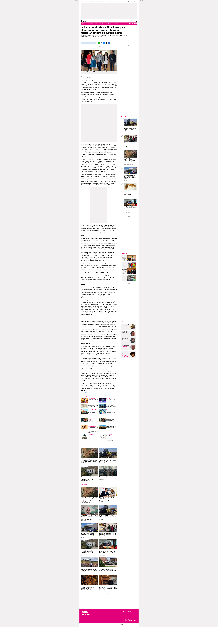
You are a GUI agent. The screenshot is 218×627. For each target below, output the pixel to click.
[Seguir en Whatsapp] (134, 620)
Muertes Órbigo (133, 1)
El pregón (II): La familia (125, 339)
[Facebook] (101, 43)
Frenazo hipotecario (121, 1)
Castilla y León (115, 23)
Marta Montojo (83, 520)
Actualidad (83, 23)
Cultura (91, 23)
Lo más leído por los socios (86, 446)
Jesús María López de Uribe (85, 464)
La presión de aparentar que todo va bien (125, 353)
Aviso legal (113, 624)
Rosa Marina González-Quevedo (125, 356)
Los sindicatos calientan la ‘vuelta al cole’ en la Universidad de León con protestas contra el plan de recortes (107, 499)
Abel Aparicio (83, 481)
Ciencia (100, 23)
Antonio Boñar (124, 340)
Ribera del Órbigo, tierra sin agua (125, 332)
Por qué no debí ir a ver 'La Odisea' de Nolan (107, 477)
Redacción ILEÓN (102, 462)
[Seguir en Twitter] (125, 620)
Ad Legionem (89, 1)
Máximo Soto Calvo (125, 328)
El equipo (102, 624)
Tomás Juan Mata (125, 333)
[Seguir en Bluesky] (123, 620)
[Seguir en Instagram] (129, 620)
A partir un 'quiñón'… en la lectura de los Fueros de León (125, 325)
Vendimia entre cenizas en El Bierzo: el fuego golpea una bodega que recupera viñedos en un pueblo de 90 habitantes (89, 569)
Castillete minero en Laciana (99, 1)
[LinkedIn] (109, 43)
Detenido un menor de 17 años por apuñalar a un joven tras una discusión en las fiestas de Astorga (89, 535)
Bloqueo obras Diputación (115, 1)
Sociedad (95, 23)
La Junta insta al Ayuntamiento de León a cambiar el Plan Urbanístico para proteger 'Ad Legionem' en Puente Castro (89, 460)
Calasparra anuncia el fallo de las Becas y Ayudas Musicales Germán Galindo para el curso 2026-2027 (124, 258)
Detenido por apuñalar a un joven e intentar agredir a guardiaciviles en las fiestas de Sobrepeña (107, 535)
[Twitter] (106, 43)
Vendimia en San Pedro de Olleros (107, 1)
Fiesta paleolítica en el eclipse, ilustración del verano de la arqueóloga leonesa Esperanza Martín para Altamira (88, 587)
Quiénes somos (97, 624)
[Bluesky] (104, 43)
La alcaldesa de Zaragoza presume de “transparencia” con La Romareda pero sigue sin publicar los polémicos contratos (125, 265)
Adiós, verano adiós (125, 345)
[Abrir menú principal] (136, 21)
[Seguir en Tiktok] (132, 620)
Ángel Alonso (124, 346)
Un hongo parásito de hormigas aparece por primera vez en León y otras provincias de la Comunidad (130, 192)
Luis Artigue (101, 479)
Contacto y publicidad (120, 624)
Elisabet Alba (83, 573)
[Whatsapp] (99, 43)
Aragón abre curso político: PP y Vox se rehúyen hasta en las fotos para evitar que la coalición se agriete (124, 271)
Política (88, 23)
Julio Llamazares (93, 1)
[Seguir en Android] (123, 613)
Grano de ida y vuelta (127, 1)
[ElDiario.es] (133, 23)
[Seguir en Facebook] (126, 620)
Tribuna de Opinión (125, 321)
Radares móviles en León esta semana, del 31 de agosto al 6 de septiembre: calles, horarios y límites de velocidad (107, 569)
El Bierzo (109, 23)
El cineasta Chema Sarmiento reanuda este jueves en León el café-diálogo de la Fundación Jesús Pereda (108, 587)
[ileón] (88, 612)
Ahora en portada (85, 484)
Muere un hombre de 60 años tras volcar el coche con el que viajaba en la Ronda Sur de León (107, 460)
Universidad (104, 23)
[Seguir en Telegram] (127, 620)
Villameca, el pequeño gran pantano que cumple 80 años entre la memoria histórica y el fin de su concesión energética (89, 478)
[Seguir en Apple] (124, 613)
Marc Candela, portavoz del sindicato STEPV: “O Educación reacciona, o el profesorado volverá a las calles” (124, 278)
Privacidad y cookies (108, 624)
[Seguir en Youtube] (131, 620)
